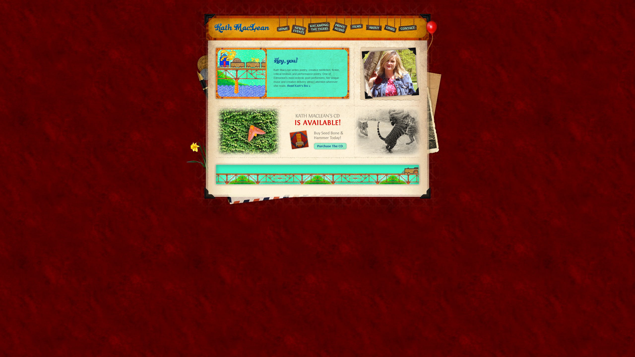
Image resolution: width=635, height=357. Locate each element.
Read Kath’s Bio (297, 85)
